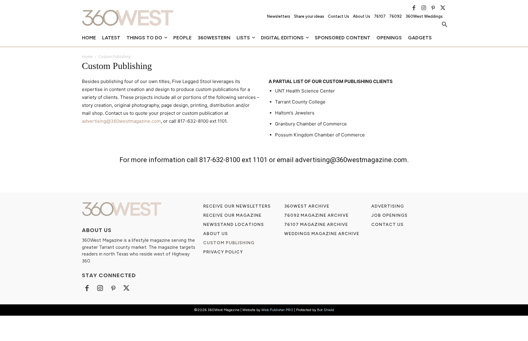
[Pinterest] (433, 8)
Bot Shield (325, 310)
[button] (444, 24)
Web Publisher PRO (277, 310)
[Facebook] (414, 8)
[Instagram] (423, 8)
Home (87, 56)
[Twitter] (442, 8)
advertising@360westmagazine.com (121, 121)
